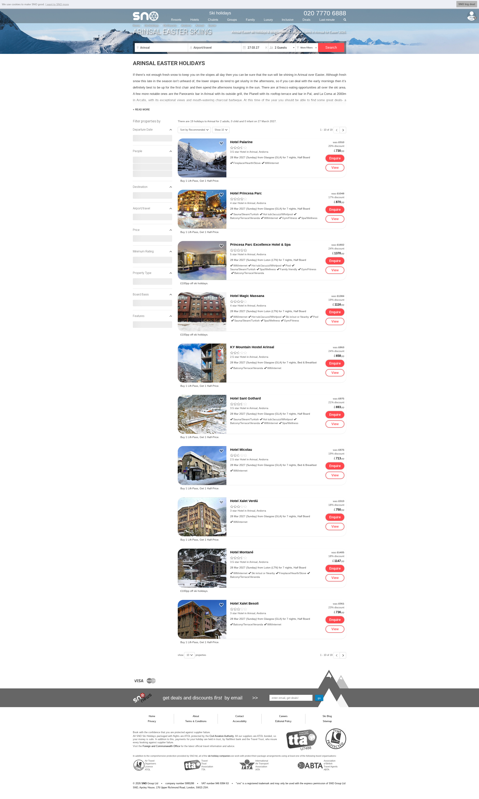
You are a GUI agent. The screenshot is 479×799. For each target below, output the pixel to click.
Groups (232, 19)
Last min (327, 19)
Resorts (176, 19)
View (335, 168)
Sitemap (327, 721)
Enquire (335, 158)
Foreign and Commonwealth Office (161, 746)
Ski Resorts (170, 25)
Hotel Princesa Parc (246, 193)
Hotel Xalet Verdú (244, 501)
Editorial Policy (283, 721)
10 (188, 655)
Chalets (213, 19)
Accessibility (240, 721)
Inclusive (288, 19)
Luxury (268, 19)
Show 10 (220, 129)
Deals (306, 19)
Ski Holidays (152, 25)
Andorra (186, 25)
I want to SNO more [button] (57, 4)
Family (250, 19)
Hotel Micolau (241, 450)
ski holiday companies (219, 756)
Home (136, 25)
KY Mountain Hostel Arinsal (252, 347)
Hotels (194, 19)
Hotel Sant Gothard (245, 398)
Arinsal (200, 25)
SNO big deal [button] (466, 4)
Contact (239, 716)
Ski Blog (327, 716)
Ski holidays (220, 13)
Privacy (152, 721)
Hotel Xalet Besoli (244, 603)
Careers (283, 716)
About (196, 716)
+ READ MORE (141, 109)
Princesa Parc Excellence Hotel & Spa (260, 244)
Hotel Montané (241, 552)
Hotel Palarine (241, 142)
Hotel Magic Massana (247, 296)
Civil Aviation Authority (222, 736)
